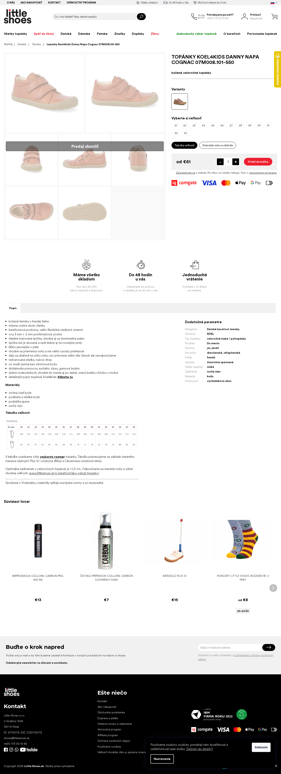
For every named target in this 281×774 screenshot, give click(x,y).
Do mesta (213, 343)
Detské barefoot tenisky (223, 329)
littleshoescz (11, 750)
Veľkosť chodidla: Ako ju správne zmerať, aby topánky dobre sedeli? (139, 752)
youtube (28, 750)
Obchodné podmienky (111, 712)
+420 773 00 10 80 (15, 743)
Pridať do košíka (258, 161)
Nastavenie (162, 759)
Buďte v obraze (6, 750)
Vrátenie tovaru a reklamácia (115, 723)
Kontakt (54, 2)
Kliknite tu (65, 377)
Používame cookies (109, 746)
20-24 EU (243, 611)
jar (208, 347)
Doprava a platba (108, 718)
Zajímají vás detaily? (199, 749)
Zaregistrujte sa (185, 172)
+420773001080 (17, 750)
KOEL (210, 333)
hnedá (211, 357)
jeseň (215, 347)
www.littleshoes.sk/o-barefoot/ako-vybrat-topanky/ (64, 473)
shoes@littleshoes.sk (17, 738)
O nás (11, 2)
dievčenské (214, 352)
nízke (210, 366)
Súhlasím (261, 747)
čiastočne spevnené (220, 362)
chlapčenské (232, 352)
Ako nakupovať (31, 2)
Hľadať (141, 16)
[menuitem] (15, 34)
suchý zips (214, 371)
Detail (241, 566)
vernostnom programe (263, 172)
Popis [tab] (13, 308)
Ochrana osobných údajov (114, 740)
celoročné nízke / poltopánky (226, 338)
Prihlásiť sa (268, 647)
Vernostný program (81, 2)
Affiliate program (108, 735)
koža (210, 376)
